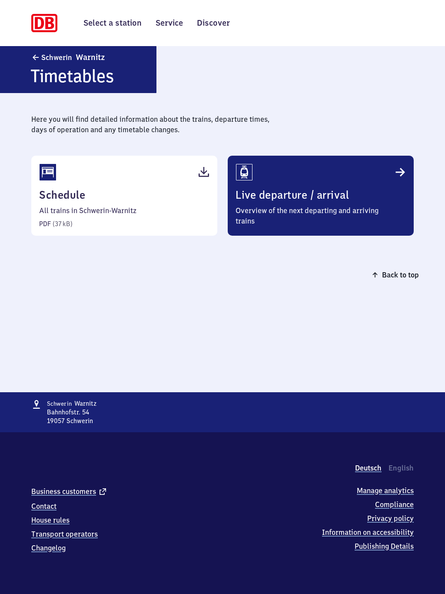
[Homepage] (44, 22)
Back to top (400, 274)
